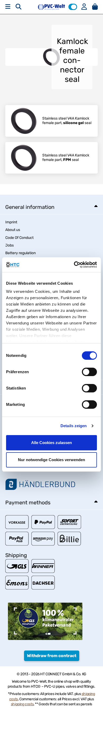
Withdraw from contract (51, 655)
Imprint (11, 222)
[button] (72, 7)
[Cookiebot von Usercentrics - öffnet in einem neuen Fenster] (74, 264)
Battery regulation (20, 253)
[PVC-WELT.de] (51, 6)
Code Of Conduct (19, 237)
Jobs (9, 245)
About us (12, 230)
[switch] (89, 372)
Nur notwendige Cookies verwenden (51, 459)
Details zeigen (73, 425)
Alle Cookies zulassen (51, 442)
